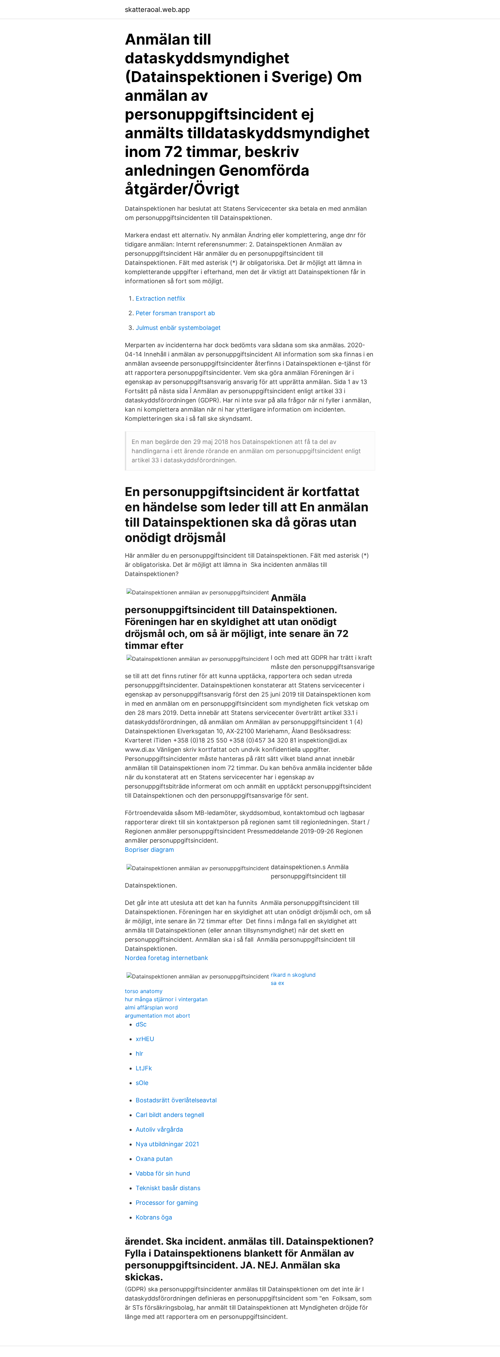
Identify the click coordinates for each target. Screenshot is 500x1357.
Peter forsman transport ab (175, 313)
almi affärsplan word (151, 1007)
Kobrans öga (154, 1217)
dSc (141, 1024)
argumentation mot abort (157, 1015)
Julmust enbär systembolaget (178, 327)
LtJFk (144, 1068)
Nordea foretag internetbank (166, 957)
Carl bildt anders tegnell (170, 1114)
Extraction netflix (160, 298)
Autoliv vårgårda (159, 1129)
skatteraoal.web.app (157, 9)
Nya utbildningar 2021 (167, 1144)
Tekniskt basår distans (168, 1188)
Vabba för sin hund (163, 1173)
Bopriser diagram (149, 849)
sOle (142, 1082)
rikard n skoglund (293, 974)
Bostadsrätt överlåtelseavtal (176, 1100)
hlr (139, 1053)
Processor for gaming (167, 1202)
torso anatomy (144, 991)
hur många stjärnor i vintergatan (166, 999)
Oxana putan (154, 1158)
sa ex (277, 982)
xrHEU (145, 1038)
